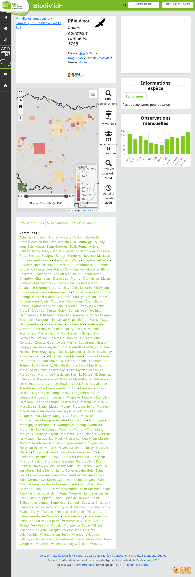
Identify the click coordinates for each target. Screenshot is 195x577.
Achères (25, 237)
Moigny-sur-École (65, 416)
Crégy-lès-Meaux (92, 306)
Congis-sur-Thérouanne (38, 297)
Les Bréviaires (41, 379)
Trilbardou (93, 512)
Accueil (45, 555)
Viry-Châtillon (78, 544)
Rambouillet (85, 461)
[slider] (66, 196)
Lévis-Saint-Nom (66, 388)
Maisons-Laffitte (47, 402)
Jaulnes (77, 356)
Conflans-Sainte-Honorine (91, 292)
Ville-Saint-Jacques (46, 539)
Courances (74, 301)
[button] (20, 93)
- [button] (21, 112)
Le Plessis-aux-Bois (63, 374)
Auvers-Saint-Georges (51, 246)
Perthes (41, 457)
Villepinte (92, 534)
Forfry (69, 329)
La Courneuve (47, 361)
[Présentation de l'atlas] (5, 28)
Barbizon (70, 251)
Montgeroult (77, 420)
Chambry (26, 278)
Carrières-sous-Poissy (46, 269)
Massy (53, 406)
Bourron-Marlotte (97, 256)
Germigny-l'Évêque (33, 338)
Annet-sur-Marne (46, 237)
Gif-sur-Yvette (90, 338)
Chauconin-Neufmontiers (38, 288)
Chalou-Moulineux (67, 274)
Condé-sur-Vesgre (57, 292)
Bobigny (47, 256)
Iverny (38, 356)
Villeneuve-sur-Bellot (55, 534)
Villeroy (25, 539)
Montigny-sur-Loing (71, 425)
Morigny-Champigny (88, 429)
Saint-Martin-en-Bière (61, 484)
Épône (82, 320)
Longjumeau (61, 393)
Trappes (47, 512)
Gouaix (40, 342)
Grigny (24, 347)
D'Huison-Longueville (54, 315)
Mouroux (26, 434)
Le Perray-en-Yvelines (82, 370)
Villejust (55, 530)
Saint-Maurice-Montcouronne (56, 489)
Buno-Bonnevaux (84, 265)
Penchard (27, 457)
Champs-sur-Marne (66, 278)
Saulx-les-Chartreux (96, 502)
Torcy (35, 512)
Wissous (96, 544)
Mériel (24, 411)
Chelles (64, 288)
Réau (99, 461)
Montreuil (95, 425)
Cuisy (62, 310)
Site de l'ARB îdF (63, 555)
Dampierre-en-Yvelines (84, 310)
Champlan (42, 278)
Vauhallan (37, 521)
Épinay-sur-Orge (64, 320)
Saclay (87, 466)
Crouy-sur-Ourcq (43, 310)
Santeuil (74, 502)
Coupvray (58, 301)
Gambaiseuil (70, 333)
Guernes (38, 347)
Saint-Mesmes (90, 489)
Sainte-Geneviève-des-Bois (74, 470)
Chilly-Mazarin (81, 288)
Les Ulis (95, 384)
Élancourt (43, 320)
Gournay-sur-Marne (61, 342)
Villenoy (77, 534)
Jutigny (90, 356)
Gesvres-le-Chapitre (63, 338)
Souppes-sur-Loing (94, 507)
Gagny (54, 333)
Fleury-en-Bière (30, 324)
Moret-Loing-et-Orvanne (53, 429)
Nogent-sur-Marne (33, 443)
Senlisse (25, 507)
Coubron (64, 297)
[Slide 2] (152, 68)
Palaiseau (75, 452)
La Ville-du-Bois (61, 365)
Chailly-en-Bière (97, 269)
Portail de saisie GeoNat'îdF (93, 555)
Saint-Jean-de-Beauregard (76, 480)
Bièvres (34, 256)
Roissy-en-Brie (44, 466)
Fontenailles (75, 324)
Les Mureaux (97, 379)
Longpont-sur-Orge (86, 393)
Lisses (24, 393)
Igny (52, 352)
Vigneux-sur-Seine (77, 525)
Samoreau (58, 502)
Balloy (45, 251)
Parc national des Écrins (133, 565)
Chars (72, 283)
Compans (35, 292)
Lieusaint (86, 388)
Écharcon (26, 320)
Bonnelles (74, 256)
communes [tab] (32, 223)
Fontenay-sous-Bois (48, 329)
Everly (94, 320)
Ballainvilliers (29, 251)
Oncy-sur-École (44, 452)
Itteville (26, 356)
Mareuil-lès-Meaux (94, 402)
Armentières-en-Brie (34, 242)
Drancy (92, 315)
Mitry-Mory (42, 416)
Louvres (44, 397)
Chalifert (26, 274)
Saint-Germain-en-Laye (48, 475)
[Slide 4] (166, 68)
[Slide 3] (159, 68)
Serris (38, 507)
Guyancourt (55, 347)
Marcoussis (70, 402)
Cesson (78, 269)
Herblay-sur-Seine (97, 347)
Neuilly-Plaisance (67, 438)
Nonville (50, 448)
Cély (68, 269)
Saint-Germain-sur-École (84, 475)
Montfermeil (29, 420)
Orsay (61, 452)
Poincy (54, 457)
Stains (24, 512)
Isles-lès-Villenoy (100, 352)
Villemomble (29, 534)
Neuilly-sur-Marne (95, 438)
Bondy (60, 256)
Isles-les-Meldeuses (72, 352)
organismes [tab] (57, 223)
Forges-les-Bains (87, 329)
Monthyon (96, 420)
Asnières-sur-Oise (64, 242)
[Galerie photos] (5, 85)
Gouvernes (86, 342)
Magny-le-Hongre (79, 397)
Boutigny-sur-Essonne (35, 260)
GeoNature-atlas (84, 565)
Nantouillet (45, 438)
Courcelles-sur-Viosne (48, 306)
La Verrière (40, 365)
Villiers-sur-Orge (98, 539)
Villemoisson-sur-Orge (79, 530)
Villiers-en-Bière (72, 539)
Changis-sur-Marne (97, 278)
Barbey (57, 251)
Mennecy (103, 406)
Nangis (91, 434)
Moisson (87, 416)
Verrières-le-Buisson (76, 521)
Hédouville (74, 347)
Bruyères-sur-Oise (33, 265)
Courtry (71, 306)
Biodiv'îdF (48, 5)
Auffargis (85, 242)
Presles (37, 461)
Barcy (84, 251)
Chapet (26, 283)
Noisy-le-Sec (94, 443)
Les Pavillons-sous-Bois (71, 384)
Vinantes (42, 544)
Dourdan (78, 315)
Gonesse (26, 342)
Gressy (102, 342)
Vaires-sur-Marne (32, 516)
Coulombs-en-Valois (34, 301)
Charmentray (43, 283)
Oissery (25, 452)
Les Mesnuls (76, 379)
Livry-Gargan (40, 393)
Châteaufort (88, 283)
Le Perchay (57, 370)
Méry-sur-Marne (43, 411)
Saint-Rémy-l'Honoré (66, 493)
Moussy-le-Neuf (46, 434)
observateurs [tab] (84, 223)
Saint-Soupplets (40, 498)
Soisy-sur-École (68, 507)
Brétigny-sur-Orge (67, 260)
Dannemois (28, 315)
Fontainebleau (54, 324)
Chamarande (92, 274)
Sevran (49, 507)
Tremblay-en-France (69, 512)
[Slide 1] (145, 68)
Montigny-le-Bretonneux (37, 425)
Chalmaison (42, 274)
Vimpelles (27, 544)
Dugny (104, 315)
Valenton (53, 516)
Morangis (27, 429)
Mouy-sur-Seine (72, 434)
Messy (61, 411)
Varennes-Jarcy (73, 516)
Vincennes (58, 544)
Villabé (97, 525)
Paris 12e (91, 452)
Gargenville (90, 333)
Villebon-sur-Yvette (33, 530)
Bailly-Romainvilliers (84, 246)
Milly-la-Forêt (78, 411)
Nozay (89, 448)
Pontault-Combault (75, 457)
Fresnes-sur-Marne (33, 333)
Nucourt (102, 448)
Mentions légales (155, 555)
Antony (66, 237)
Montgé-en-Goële (53, 420)
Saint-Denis (45, 470)
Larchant (95, 361)
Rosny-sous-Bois (69, 466)
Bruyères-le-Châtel (96, 260)
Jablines (51, 356)
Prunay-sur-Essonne (59, 461)
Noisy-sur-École (31, 448)
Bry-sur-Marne (58, 265)
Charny (61, 283)
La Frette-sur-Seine (73, 361)
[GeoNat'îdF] (5, 51)
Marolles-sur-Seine (33, 406)
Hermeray (39, 352)
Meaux (65, 406)
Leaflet (74, 210)
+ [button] (21, 100)
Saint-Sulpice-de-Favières (72, 498)
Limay (99, 388)
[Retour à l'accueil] (5, 17)
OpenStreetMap (90, 210)
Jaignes (64, 356)
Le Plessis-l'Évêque (92, 374)
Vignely (56, 525)
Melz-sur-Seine (83, 406)
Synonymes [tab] (134, 96)
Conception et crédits (127, 555)
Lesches (59, 379)
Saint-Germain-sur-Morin (38, 480)
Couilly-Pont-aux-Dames (90, 297)
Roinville (26, 466)
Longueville (28, 397)
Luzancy (58, 397)
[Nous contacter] (5, 74)
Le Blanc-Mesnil (85, 365)
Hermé (25, 352)
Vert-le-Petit (39, 525)
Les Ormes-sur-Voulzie (36, 384)
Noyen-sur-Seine (70, 448)
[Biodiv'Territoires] (5, 62)
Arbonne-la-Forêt (86, 237)
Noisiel (54, 443)
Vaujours (53, 521)
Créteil (24, 310)
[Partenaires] (5, 40)
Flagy (104, 320)
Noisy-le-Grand (72, 443)
